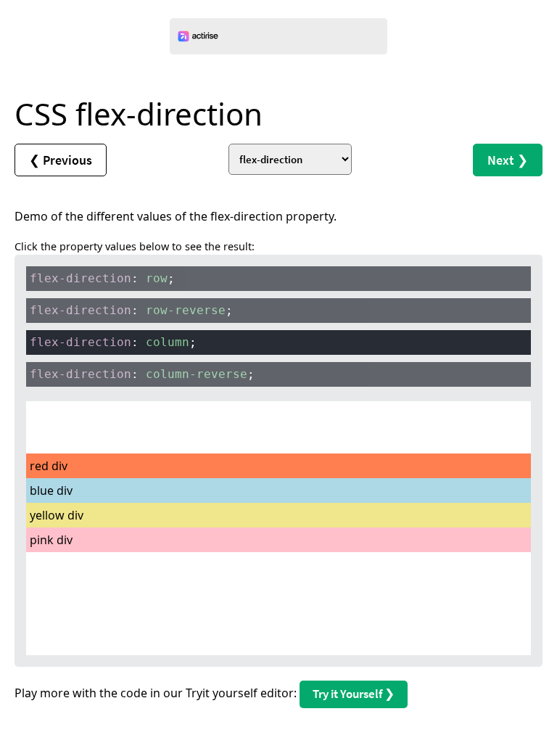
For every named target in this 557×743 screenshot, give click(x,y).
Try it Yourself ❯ (354, 694)
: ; (102, 278)
